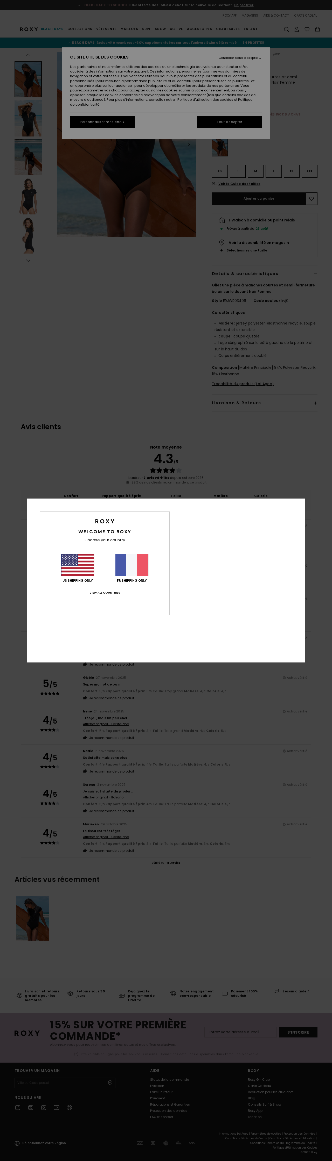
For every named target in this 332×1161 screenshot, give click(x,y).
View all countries (104, 592)
